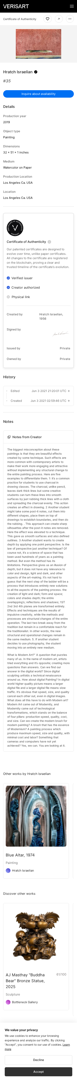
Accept (38, 1072)
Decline (38, 1060)
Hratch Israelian (18, 72)
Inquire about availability (38, 94)
